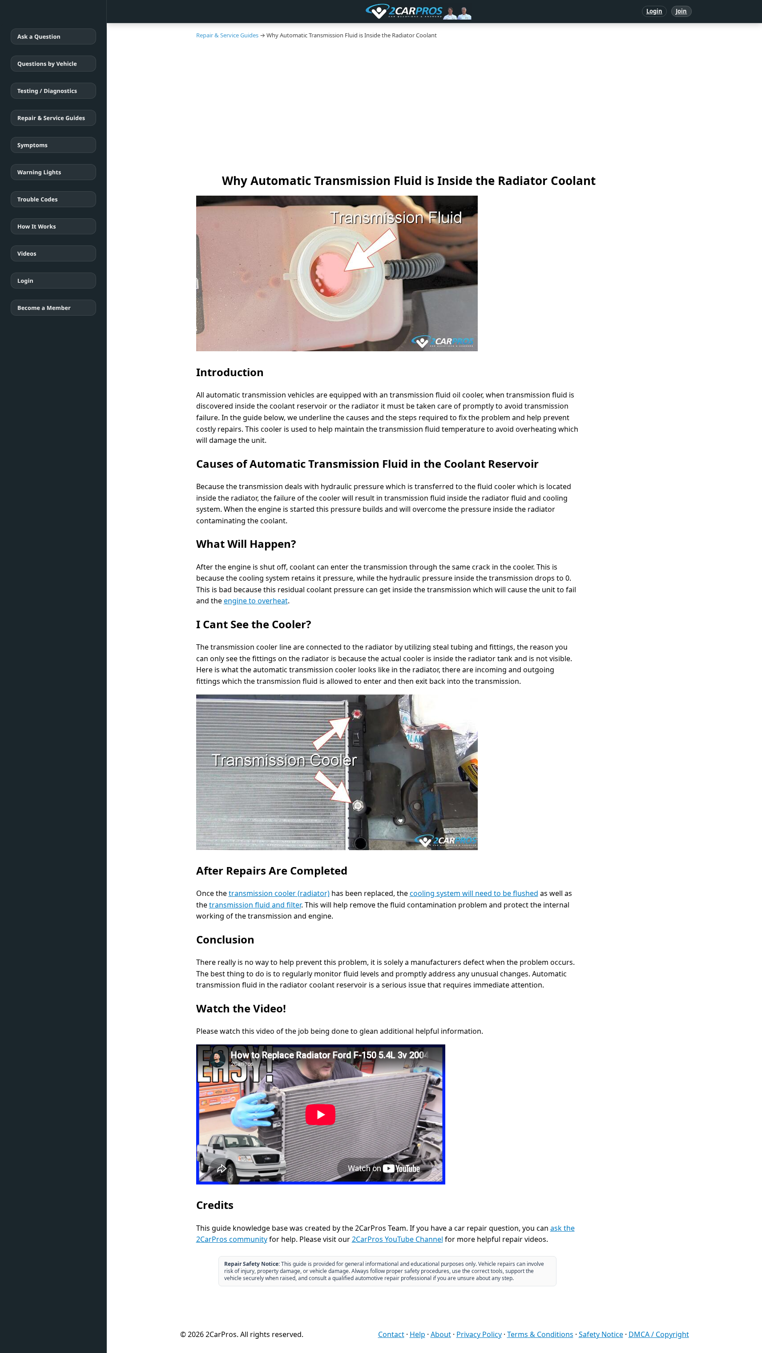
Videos (26, 253)
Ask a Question (38, 36)
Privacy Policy (479, 1334)
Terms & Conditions (540, 1334)
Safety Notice (601, 1334)
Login (654, 11)
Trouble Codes (37, 199)
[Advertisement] (440, 106)
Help (417, 1334)
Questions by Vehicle (47, 64)
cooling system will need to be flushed (474, 893)
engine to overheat (256, 601)
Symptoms (32, 145)
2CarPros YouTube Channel (397, 1239)
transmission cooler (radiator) (279, 893)
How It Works (36, 226)
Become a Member (44, 308)
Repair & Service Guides (51, 118)
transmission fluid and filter (255, 905)
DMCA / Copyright (659, 1334)
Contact (391, 1334)
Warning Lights (39, 172)
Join (681, 11)
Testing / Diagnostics (47, 91)
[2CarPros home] (372, 11)
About (441, 1334)
